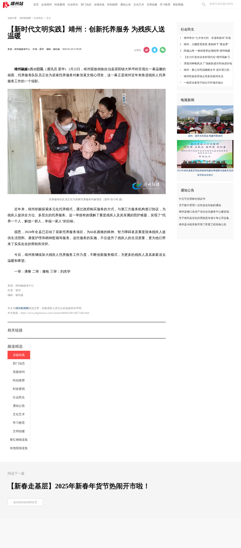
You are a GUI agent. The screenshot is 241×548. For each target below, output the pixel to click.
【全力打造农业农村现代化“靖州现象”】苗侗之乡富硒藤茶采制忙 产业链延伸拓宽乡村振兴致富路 (206, 57)
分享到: (137, 50)
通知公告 (125, 4)
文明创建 (152, 4)
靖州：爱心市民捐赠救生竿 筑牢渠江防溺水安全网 (206, 70)
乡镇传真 (99, 4)
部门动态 (86, 4)
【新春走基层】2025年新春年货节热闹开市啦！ (79, 486)
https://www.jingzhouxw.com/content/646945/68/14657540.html (55, 313)
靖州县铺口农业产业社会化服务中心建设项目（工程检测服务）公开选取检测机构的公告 (206, 211)
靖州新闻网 (25, 18)
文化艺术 (138, 4)
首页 (36, 4)
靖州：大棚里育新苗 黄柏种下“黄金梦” (204, 44)
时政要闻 (59, 4)
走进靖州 (46, 4)
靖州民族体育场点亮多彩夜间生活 (201, 76)
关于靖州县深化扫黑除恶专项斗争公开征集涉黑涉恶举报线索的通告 (206, 218)
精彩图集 (178, 4)
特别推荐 (112, 4)
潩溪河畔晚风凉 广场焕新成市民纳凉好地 (206, 63)
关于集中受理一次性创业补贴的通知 (200, 205)
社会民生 (73, 4)
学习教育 (165, 4)
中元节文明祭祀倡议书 (192, 198)
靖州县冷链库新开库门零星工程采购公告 (202, 224)
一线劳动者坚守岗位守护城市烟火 (201, 82)
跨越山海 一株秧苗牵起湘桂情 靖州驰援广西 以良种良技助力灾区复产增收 (206, 50)
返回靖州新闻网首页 (25, 502)
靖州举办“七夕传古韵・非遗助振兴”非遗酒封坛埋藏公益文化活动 (206, 38)
